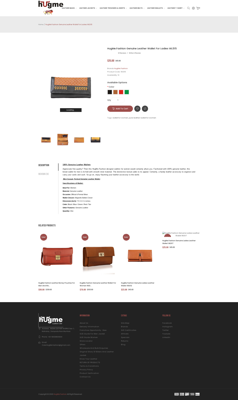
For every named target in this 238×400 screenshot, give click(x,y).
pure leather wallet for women (142, 117)
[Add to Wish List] (61, 255)
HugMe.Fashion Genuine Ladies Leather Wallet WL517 (179, 242)
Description (43, 165)
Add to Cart (122, 108)
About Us (84, 323)
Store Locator (86, 341)
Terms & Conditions (89, 366)
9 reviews (122, 53)
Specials (125, 337)
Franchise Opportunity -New (93, 330)
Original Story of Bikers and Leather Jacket (97, 353)
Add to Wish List (137, 109)
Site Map (125, 323)
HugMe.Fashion (121, 68)
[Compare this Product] (54, 255)
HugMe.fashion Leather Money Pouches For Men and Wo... (56, 284)
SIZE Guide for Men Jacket (92, 334)
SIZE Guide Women (89, 337)
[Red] (121, 92)
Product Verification (89, 373)
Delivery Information (89, 326)
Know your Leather (88, 359)
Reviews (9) (43, 174)
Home (40, 24)
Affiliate (125, 334)
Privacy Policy (86, 369)
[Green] (127, 92)
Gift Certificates (128, 330)
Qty (109, 100)
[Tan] (115, 92)
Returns (124, 341)
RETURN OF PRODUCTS (90, 362)
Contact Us (85, 377)
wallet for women (120, 117)
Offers (82, 344)
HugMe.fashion (60, 394)
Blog (123, 344)
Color (111, 86)
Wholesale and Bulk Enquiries (94, 348)
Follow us (166, 315)
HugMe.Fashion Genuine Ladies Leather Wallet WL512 (137, 284)
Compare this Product (145, 109)
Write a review (135, 53)
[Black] (110, 92)
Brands (124, 326)
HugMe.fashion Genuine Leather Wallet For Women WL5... (98, 284)
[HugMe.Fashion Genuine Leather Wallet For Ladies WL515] (46, 140)
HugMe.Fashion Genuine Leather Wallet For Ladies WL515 (68, 24)
